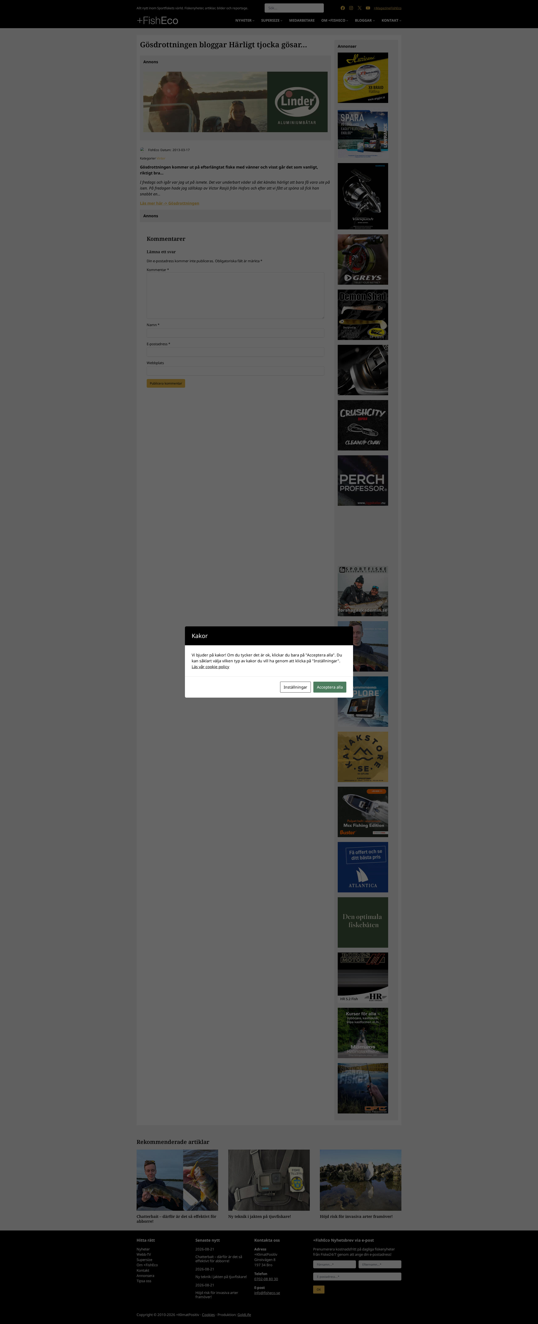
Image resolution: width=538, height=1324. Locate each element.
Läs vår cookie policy (210, 666)
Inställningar (295, 687)
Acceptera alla (330, 687)
